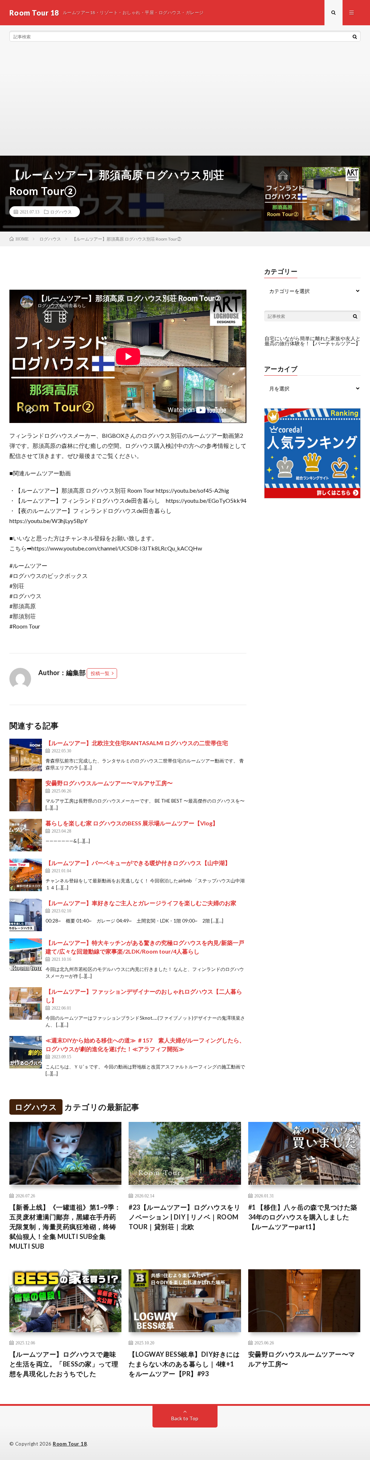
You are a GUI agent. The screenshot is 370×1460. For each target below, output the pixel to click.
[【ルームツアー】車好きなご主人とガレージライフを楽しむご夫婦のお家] (25, 915)
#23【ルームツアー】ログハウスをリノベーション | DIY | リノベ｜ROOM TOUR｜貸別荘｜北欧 (184, 1217)
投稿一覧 (100, 673)
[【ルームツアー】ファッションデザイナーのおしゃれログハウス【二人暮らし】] (25, 1003)
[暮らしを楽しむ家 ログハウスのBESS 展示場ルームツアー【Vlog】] (25, 835)
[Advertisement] (185, 101)
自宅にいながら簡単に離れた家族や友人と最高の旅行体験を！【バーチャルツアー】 (312, 340)
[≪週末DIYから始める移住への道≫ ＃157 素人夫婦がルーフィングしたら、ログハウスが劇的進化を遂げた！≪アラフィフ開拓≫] (25, 1052)
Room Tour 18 (70, 1444)
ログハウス (61, 212)
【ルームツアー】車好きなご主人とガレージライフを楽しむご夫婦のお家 (141, 902)
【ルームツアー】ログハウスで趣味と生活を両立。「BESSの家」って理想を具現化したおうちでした (64, 1364)
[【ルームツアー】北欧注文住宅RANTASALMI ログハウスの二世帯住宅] (25, 755)
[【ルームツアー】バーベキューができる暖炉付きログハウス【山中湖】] (25, 875)
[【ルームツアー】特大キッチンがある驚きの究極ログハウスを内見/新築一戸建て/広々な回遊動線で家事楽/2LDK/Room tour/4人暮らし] (25, 954)
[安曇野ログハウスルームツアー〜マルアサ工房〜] (25, 795)
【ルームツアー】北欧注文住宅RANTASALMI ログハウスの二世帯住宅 (137, 742)
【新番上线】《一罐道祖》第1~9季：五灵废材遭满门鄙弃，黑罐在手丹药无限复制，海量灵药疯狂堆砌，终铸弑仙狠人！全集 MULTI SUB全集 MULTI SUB (65, 1226)
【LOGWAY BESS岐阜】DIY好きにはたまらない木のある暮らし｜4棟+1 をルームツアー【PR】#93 (184, 1364)
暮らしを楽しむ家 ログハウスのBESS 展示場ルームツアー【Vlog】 (132, 823)
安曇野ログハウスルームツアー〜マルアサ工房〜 (109, 782)
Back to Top (184, 1418)
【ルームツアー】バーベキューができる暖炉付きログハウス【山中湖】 (138, 862)
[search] (354, 36)
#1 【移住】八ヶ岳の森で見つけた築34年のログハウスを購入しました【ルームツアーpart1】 (302, 1217)
